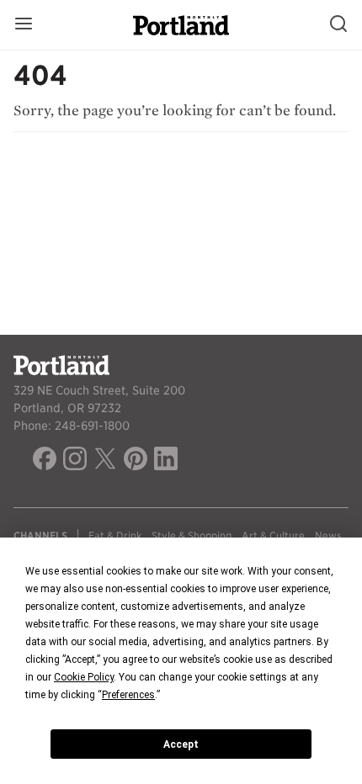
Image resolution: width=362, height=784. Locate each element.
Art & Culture (273, 535)
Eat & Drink (114, 535)
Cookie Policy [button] (84, 677)
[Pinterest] (135, 461)
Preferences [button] (128, 695)
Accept (181, 744)
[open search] (338, 25)
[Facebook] (44, 461)
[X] (105, 461)
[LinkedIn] (166, 461)
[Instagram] (75, 461)
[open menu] (23, 25)
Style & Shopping (192, 535)
